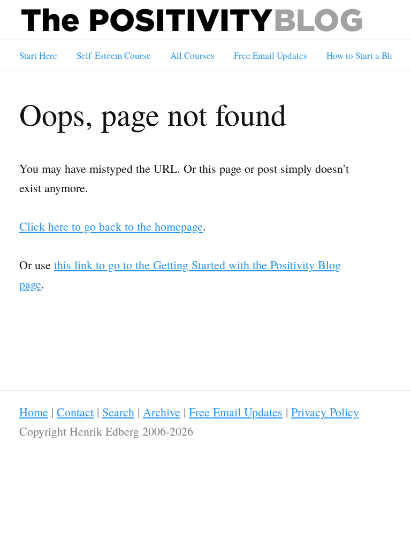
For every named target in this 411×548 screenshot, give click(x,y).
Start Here (38, 55)
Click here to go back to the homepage (111, 226)
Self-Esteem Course (114, 55)
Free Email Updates (270, 55)
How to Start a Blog (363, 55)
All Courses (192, 55)
